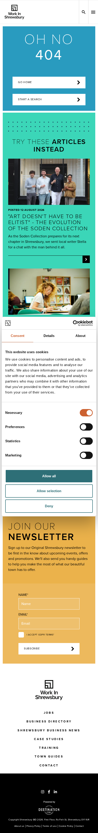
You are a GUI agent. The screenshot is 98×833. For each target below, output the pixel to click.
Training (49, 748)
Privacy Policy (33, 826)
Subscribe (32, 648)
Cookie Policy (66, 826)
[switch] (86, 427)
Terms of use (50, 826)
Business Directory (49, 721)
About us (19, 826)
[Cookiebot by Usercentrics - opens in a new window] (73, 323)
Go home (25, 82)
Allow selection (49, 491)
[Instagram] (42, 792)
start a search (30, 99)
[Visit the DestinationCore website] (49, 808)
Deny (49, 506)
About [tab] (80, 336)
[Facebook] (49, 792)
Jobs (49, 713)
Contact (49, 765)
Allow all (49, 476)
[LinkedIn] (55, 792)
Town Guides (49, 756)
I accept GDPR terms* (40, 634)
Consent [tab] (17, 336)
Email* (23, 614)
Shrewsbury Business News (49, 730)
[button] (93, 12)
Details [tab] (49, 336)
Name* (23, 595)
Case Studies (49, 739)
